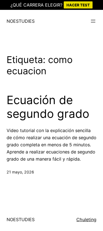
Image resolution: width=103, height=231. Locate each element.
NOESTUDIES (21, 21)
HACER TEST (78, 5)
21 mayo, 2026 (20, 172)
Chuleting (86, 219)
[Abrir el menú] (93, 21)
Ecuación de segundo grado (48, 107)
